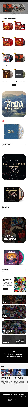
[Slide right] (15, 148)
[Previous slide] (12, 15)
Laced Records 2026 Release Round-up (6, 378)
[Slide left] (12, 148)
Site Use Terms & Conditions (10, 400)
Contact (15, 397)
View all (26, 366)
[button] (1, 1)
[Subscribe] (20, 358)
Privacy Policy (9, 397)
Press (15, 399)
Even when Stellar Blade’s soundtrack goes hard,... (18, 379)
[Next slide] (15, 15)
